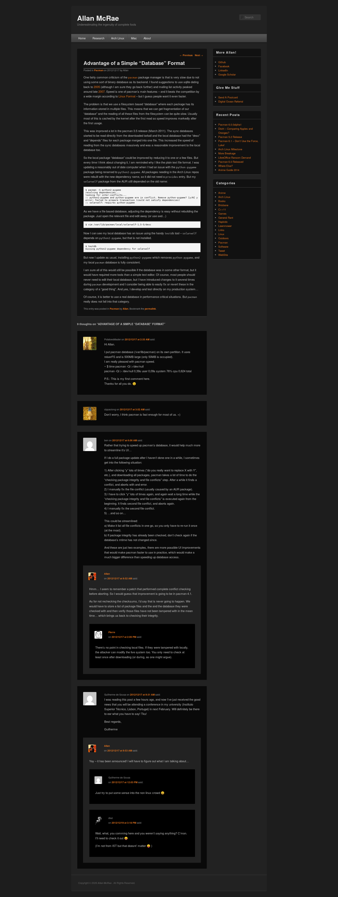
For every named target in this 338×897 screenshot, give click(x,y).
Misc (134, 38)
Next (199, 55)
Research (98, 38)
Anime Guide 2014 (228, 170)
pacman (133, 77)
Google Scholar (227, 74)
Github (222, 62)
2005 (97, 87)
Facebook (223, 66)
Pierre (111, 632)
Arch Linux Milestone (230, 149)
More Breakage (227, 153)
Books (222, 201)
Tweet (221, 251)
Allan (125, 308)
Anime (222, 193)
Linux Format (127, 96)
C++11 (222, 209)
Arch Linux (117, 38)
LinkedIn (223, 70)
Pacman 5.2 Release (230, 137)
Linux (221, 234)
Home (82, 38)
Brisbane (223, 205)
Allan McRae (98, 18)
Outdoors (223, 238)
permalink (150, 308)
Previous (186, 55)
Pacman (98, 70)
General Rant (225, 217)
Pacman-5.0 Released (230, 162)
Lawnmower (225, 226)
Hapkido (222, 222)
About (147, 38)
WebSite (223, 255)
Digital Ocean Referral (230, 101)
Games (222, 213)
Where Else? (225, 166)
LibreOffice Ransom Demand (234, 157)
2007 (101, 91)
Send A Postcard (228, 97)
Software (223, 246)
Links (221, 230)
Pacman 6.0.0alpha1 (230, 124)
